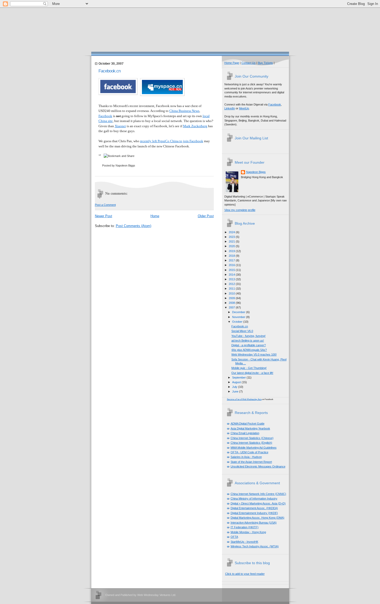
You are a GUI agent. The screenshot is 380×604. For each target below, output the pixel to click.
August (237, 382)
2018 (232, 255)
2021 (232, 241)
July (235, 386)
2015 (232, 269)
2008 (232, 302)
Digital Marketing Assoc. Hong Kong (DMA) (257, 517)
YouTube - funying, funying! (248, 335)
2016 (232, 265)
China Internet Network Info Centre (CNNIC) (258, 493)
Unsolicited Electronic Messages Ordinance (258, 466)
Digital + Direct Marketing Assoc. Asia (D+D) (258, 503)
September (239, 377)
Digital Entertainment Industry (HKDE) (254, 513)
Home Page (231, 62)
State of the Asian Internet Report (251, 461)
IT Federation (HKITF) (245, 527)
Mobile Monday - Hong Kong (248, 532)
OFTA (234, 536)
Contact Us (248, 62)
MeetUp (244, 108)
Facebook (105, 116)
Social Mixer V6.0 (242, 331)
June (235, 391)
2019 (232, 251)
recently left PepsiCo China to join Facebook (171, 141)
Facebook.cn (109, 71)
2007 (232, 307)
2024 (232, 232)
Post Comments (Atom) (133, 226)
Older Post (206, 216)
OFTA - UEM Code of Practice (249, 452)
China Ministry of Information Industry (254, 498)
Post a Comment (105, 204)
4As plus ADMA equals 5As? (249, 349)
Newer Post (103, 216)
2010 (232, 293)
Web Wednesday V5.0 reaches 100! (254, 354)
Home (154, 216)
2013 (232, 279)
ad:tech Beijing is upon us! (247, 340)
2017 (232, 260)
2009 (232, 298)
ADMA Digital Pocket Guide (247, 423)
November (239, 317)
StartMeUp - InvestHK (244, 541)
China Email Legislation (245, 433)
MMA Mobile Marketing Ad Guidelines (254, 447)
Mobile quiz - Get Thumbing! (249, 367)
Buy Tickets (265, 62)
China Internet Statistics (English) (251, 442)
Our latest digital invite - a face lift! (252, 372)
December (239, 312)
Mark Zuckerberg (195, 126)
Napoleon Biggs (256, 171)
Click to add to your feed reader (245, 573)
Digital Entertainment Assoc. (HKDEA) (254, 508)
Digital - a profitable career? (248, 345)
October (237, 321)
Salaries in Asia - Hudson (246, 456)
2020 (232, 246)
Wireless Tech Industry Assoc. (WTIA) (255, 546)
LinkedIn (229, 108)
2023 (232, 236)
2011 (232, 288)
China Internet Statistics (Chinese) (252, 438)
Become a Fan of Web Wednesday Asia (244, 399)
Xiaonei (120, 126)
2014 (232, 274)
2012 (232, 283)
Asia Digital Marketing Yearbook (250, 428)
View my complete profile (239, 210)
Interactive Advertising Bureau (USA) (254, 522)
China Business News (184, 111)
